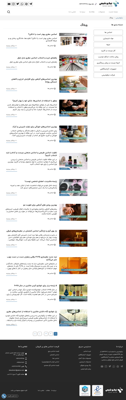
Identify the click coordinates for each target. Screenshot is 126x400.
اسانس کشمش (54, 355)
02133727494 (16, 366)
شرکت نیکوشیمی (108, 75)
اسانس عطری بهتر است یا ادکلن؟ (42, 34)
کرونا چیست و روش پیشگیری (108, 63)
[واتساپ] (22, 4)
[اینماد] (97, 390)
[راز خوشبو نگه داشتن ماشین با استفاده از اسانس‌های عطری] (73, 317)
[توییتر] (18, 4)
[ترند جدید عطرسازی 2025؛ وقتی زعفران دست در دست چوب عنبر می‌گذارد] (73, 265)
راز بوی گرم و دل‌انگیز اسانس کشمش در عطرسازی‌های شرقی (31, 231)
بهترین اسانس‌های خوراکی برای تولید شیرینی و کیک (34, 126)
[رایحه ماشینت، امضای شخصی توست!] (73, 187)
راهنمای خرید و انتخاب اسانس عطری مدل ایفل (37, 58)
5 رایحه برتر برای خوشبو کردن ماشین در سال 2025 (35, 285)
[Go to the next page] (40, 334)
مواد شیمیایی (108, 38)
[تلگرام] (31, 4)
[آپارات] (26, 4)
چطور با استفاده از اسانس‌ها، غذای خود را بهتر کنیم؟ (35, 100)
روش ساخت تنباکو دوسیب (108, 57)
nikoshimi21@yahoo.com (16, 370)
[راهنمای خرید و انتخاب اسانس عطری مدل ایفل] (73, 62)
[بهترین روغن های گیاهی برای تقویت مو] (73, 212)
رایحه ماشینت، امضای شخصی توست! (41, 181)
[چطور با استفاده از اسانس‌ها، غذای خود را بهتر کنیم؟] (73, 108)
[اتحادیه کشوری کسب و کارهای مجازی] (84, 390)
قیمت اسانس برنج (53, 351)
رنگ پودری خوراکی (85, 365)
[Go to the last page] (35, 334)
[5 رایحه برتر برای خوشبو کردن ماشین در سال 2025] (73, 292)
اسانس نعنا (55, 358)
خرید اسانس (87, 351)
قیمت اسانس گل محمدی (51, 365)
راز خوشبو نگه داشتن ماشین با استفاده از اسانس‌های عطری (31, 311)
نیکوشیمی (119, 18)
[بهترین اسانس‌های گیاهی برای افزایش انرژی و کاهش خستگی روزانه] (73, 84)
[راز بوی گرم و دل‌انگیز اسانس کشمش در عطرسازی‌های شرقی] (73, 238)
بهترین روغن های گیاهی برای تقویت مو (40, 205)
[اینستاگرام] (13, 4)
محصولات (101, 12)
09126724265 (83, 4)
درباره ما (82, 12)
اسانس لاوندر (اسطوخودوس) (50, 362)
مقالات (48, 390)
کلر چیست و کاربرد (108, 50)
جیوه (108, 44)
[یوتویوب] (9, 4)
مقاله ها (91, 12)
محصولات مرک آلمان (85, 358)
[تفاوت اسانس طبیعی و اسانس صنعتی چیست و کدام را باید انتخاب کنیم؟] (73, 161)
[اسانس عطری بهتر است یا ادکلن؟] (73, 40)
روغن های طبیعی (86, 369)
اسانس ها (108, 32)
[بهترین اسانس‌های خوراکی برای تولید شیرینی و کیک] (73, 134)
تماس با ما (72, 12)
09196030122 (20, 362)
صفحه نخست (113, 12)
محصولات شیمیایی (85, 362)
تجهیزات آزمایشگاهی (108, 69)
